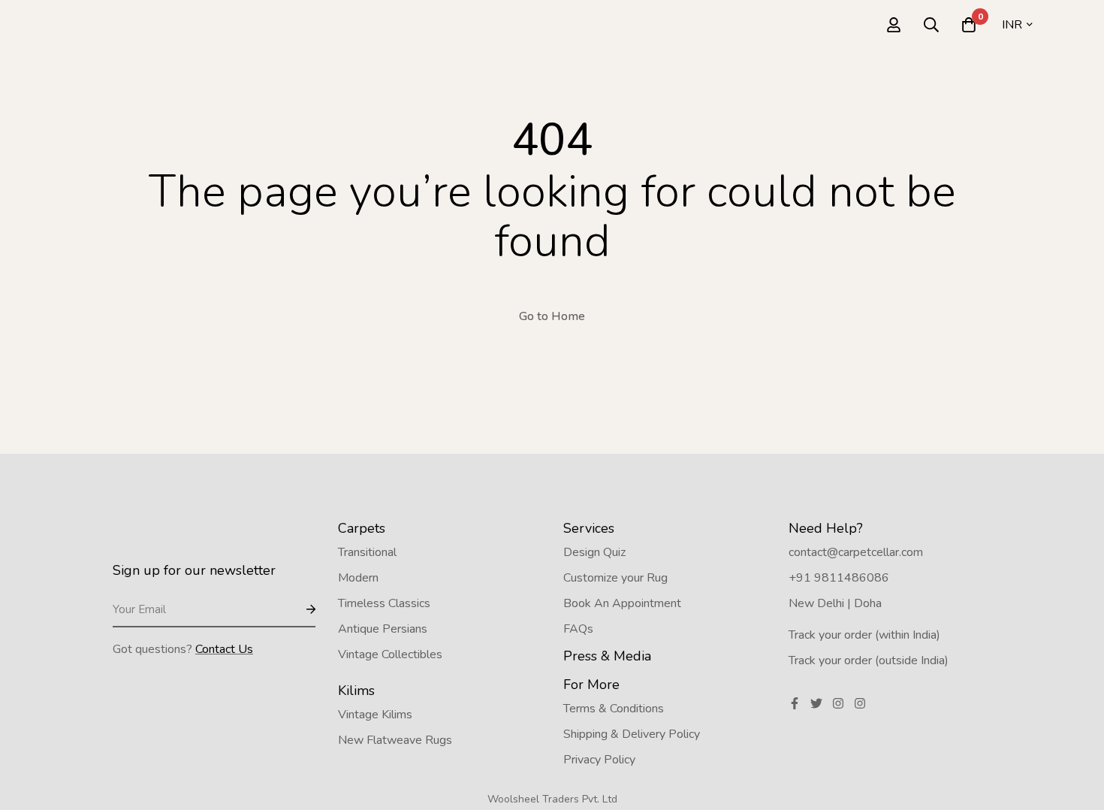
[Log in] (893, 25)
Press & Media (607, 656)
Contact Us (224, 649)
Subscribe (298, 610)
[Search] (931, 25)
